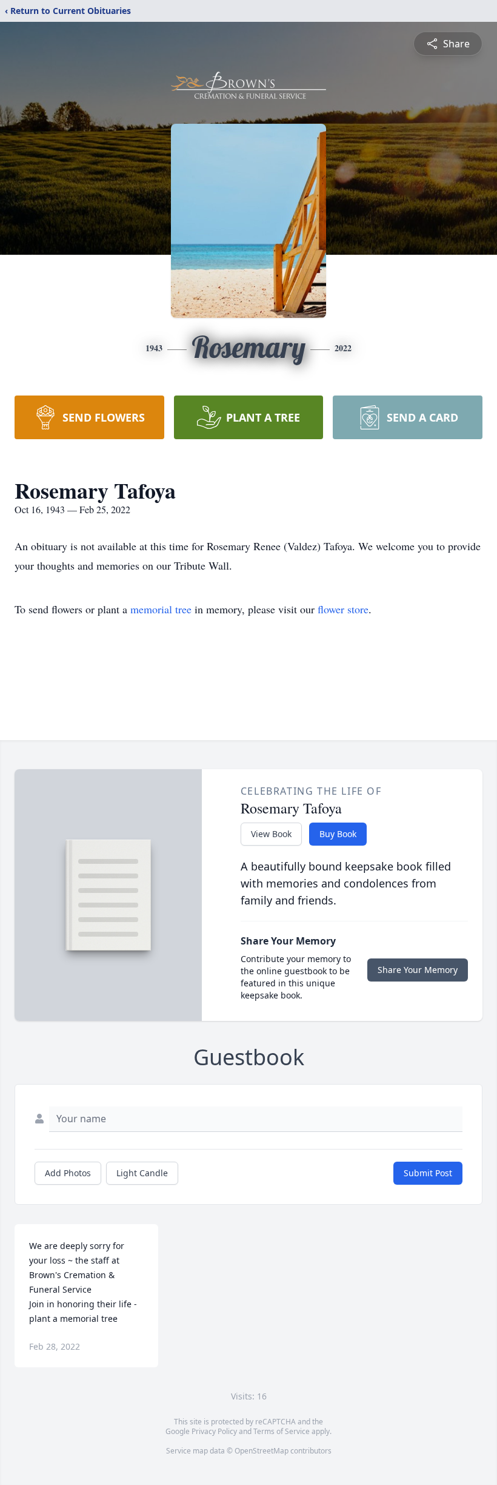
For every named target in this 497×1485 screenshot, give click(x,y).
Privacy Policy (214, 1431)
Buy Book (337, 834)
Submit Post (428, 1173)
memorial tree (161, 609)
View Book (271, 834)
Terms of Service (281, 1431)
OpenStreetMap (262, 1451)
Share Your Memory (418, 969)
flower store (343, 609)
